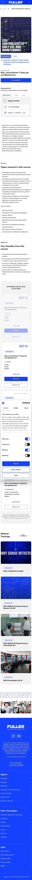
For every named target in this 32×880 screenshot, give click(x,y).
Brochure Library (7, 801)
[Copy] (26, 106)
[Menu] (3, 2)
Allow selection (16, 469)
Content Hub (5, 797)
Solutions (4, 786)
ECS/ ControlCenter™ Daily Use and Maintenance (21, 9)
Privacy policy (5, 862)
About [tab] (26, 408)
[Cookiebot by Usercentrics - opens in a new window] (22, 403)
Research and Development (10, 790)
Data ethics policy (7, 855)
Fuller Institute (6, 793)
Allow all (16, 463)
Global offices (5, 826)
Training (9, 9)
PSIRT (3, 866)
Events (3, 830)
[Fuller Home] (16, 2)
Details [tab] (16, 408)
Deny (16, 475)
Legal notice (5, 851)
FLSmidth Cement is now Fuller (12, 815)
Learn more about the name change (16, 756)
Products (4, 778)
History (3, 822)
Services (4, 782)
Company (4, 818)
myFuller (4, 837)
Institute (5, 9)
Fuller (1, 9)
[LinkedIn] (13, 736)
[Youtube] (19, 736)
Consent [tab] (5, 408)
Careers (3, 833)
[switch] (27, 444)
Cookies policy (5, 858)
